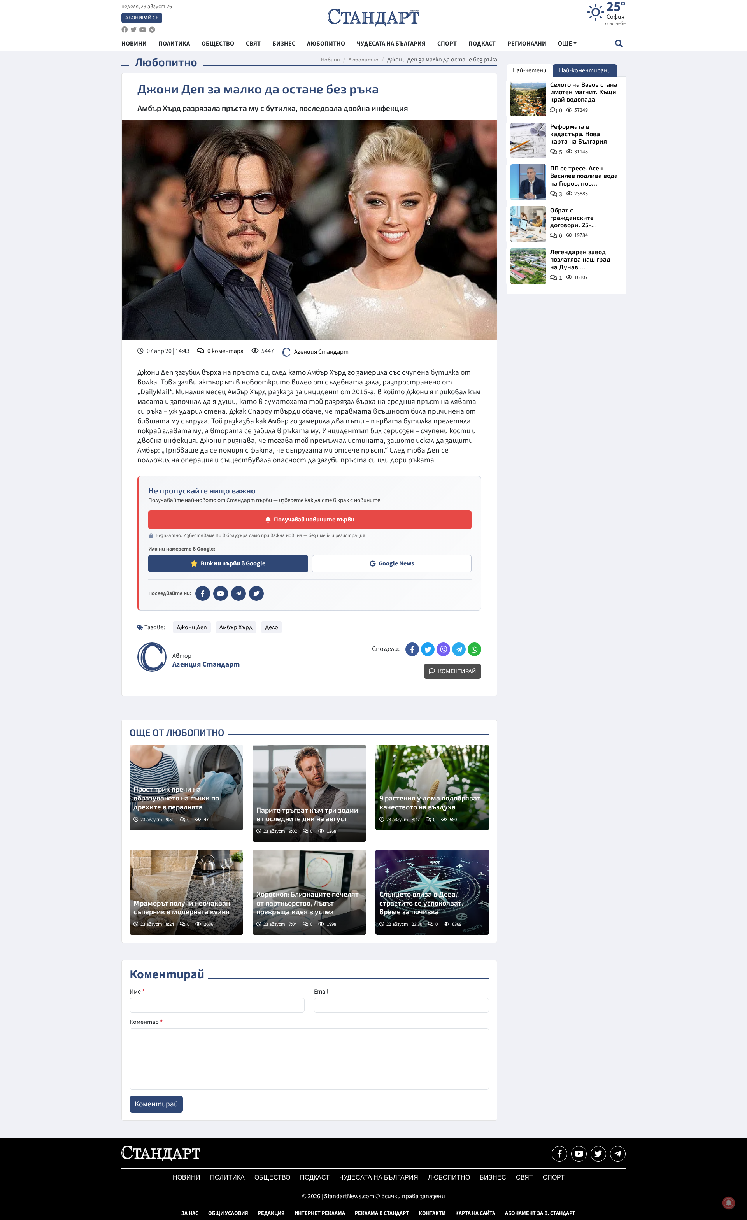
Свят (524, 1177)
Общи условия (228, 1213)
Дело (271, 627)
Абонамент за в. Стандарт (540, 1213)
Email (321, 991)
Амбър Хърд (236, 627)
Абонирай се (141, 18)
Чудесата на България (378, 1177)
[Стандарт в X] (256, 593)
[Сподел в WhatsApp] (474, 649)
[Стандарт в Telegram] (238, 593)
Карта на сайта (475, 1213)
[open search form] (619, 43)
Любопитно (364, 60)
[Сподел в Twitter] (428, 649)
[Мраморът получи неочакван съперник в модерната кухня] (186, 892)
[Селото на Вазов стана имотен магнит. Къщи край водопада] (528, 98)
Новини (330, 60)
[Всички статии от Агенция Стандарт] (152, 657)
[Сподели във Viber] (443, 649)
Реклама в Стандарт (382, 1213)
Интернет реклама (320, 1213)
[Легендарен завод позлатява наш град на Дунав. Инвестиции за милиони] (528, 266)
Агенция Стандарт (321, 352)
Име (137, 991)
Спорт (554, 1177)
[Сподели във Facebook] (412, 649)
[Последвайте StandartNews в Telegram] (152, 29)
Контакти (432, 1213)
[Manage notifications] (728, 1203)
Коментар (146, 1022)
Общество (272, 1177)
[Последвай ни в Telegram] (618, 1154)
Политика (227, 1177)
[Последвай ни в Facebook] (559, 1154)
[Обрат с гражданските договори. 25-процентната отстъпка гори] (528, 224)
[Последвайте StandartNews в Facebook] (124, 29)
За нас (189, 1213)
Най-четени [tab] (530, 70)
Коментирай (456, 671)
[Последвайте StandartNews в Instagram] (133, 29)
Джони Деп (192, 627)
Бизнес (493, 1177)
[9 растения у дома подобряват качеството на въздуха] (432, 787)
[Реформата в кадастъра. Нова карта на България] (528, 140)
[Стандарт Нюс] (160, 1159)
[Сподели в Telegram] (459, 649)
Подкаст (315, 1177)
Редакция (271, 1213)
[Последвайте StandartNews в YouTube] (142, 29)
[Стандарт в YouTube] (220, 593)
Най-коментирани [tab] (585, 70)
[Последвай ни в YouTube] (579, 1154)
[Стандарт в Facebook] (202, 593)
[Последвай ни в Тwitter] (598, 1154)
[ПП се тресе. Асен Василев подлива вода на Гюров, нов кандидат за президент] (528, 182)
